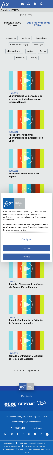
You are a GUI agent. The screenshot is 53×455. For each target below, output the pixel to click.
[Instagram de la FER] (41, 434)
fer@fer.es (37, 428)
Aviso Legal (9, 443)
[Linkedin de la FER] (23, 434)
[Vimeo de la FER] (34, 434)
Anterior (20, 370)
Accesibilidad (8, 449)
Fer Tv (26, 15)
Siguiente (32, 370)
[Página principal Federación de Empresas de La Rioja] (9, 5)
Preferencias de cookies (34, 446)
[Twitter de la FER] (11, 434)
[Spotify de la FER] (47, 434)
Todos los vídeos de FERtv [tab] (37, 24)
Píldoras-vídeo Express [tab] (12, 24)
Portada (4, 10)
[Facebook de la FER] (17, 434)
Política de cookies (12, 446)
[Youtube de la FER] (29, 434)
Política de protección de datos (31, 443)
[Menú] (48, 4)
